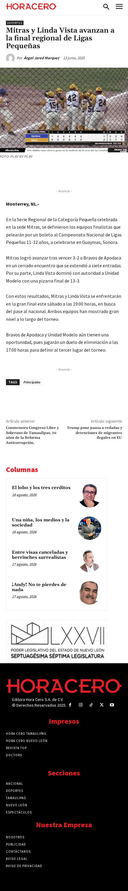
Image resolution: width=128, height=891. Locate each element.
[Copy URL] (85, 173)
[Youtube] (112, 705)
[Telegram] (72, 173)
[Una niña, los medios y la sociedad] (89, 528)
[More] (99, 173)
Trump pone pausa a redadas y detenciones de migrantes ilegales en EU (94, 433)
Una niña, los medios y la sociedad (40, 522)
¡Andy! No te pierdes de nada (39, 587)
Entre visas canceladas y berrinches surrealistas (40, 555)
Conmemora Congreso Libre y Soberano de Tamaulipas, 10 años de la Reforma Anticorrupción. (32, 435)
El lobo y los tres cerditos (41, 488)
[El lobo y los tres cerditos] (89, 496)
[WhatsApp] (58, 173)
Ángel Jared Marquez (41, 57)
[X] (44, 173)
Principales (31, 382)
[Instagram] (80, 705)
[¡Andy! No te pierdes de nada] (89, 593)
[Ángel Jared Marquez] (11, 58)
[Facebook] (31, 173)
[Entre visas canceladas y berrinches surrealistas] (89, 560)
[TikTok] (91, 705)
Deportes (14, 23)
